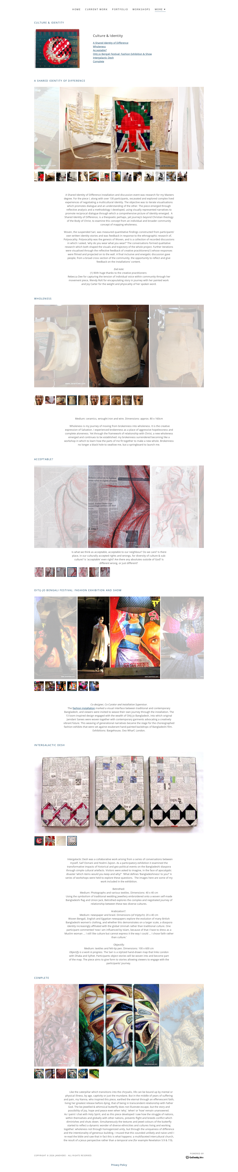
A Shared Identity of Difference (110, 42)
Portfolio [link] (120, 9)
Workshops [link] (141, 9)
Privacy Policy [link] (119, 1164)
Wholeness (99, 46)
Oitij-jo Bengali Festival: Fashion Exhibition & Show (122, 54)
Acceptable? (100, 50)
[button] (160, 10)
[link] (195, 1157)
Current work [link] (96, 9)
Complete (98, 61)
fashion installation (84, 708)
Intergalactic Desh (103, 57)
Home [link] (76, 9)
